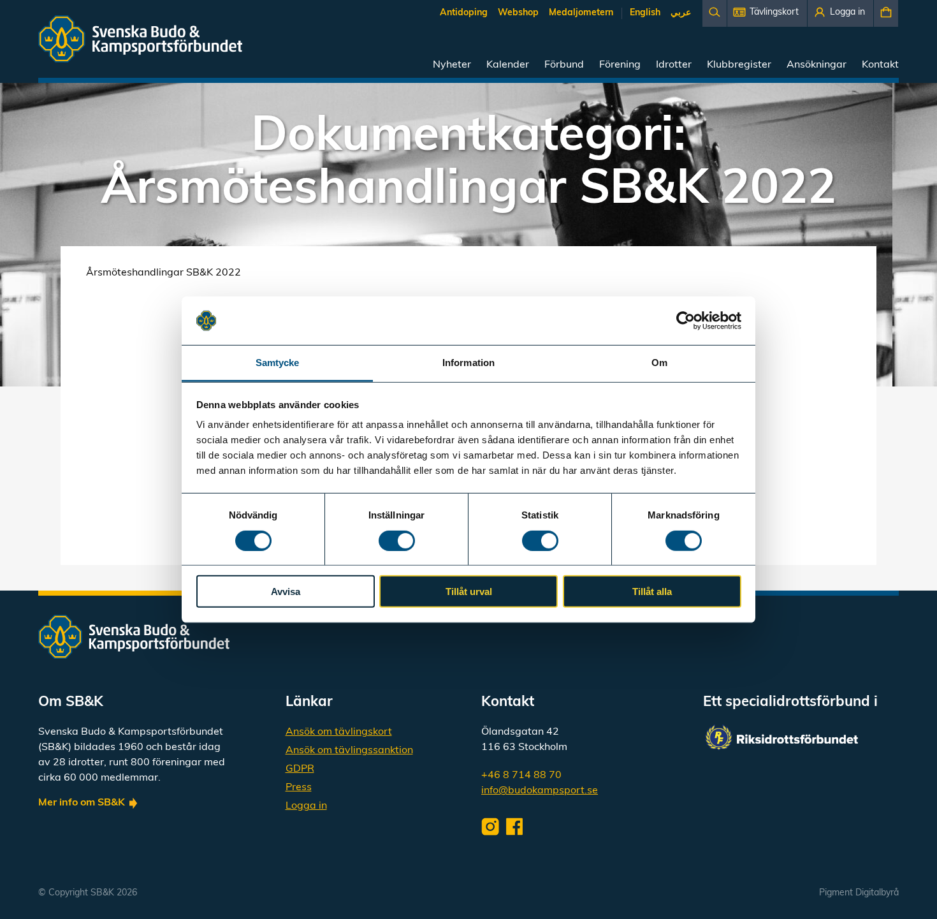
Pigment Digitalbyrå (859, 893)
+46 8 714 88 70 (521, 775)
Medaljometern (581, 13)
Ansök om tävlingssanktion (349, 751)
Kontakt (880, 65)
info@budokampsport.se (539, 791)
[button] (767, 13)
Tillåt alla (652, 591)
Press (299, 788)
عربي (681, 13)
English (645, 13)
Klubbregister (739, 65)
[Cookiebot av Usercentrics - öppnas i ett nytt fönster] (685, 320)
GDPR (300, 769)
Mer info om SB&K (81, 803)
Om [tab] (659, 362)
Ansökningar (816, 65)
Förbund (564, 65)
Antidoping (464, 13)
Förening (620, 65)
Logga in (306, 806)
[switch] (397, 540)
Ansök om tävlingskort (339, 732)
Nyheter (452, 65)
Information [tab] (468, 362)
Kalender (507, 65)
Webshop (518, 13)
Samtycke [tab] (278, 362)
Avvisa (285, 591)
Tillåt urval (469, 591)
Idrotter (674, 65)
